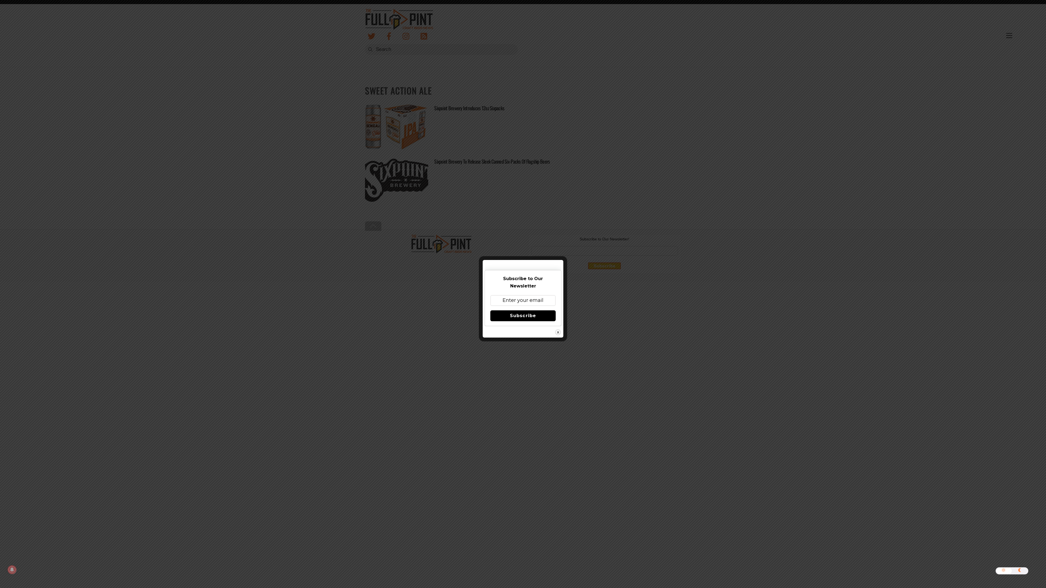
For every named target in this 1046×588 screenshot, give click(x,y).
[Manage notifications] (12, 569)
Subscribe (523, 315)
